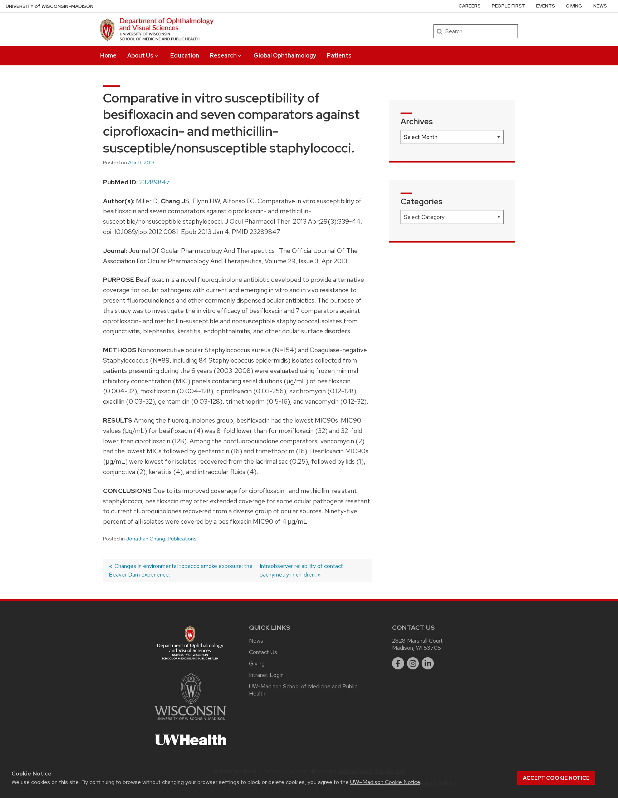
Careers (469, 6)
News (600, 6)
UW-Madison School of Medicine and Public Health (303, 690)
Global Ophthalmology (285, 55)
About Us (140, 55)
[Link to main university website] (190, 721)
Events (545, 6)
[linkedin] (428, 663)
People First (508, 6)
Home (108, 55)
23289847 (154, 182)
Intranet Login (266, 675)
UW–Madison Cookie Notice (385, 782)
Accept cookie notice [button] (556, 778)
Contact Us (263, 652)
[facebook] (398, 663)
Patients (339, 55)
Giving (574, 6)
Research (223, 55)
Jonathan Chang (145, 538)
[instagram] (413, 663)
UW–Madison (49, 6)
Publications (182, 538)
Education (184, 55)
